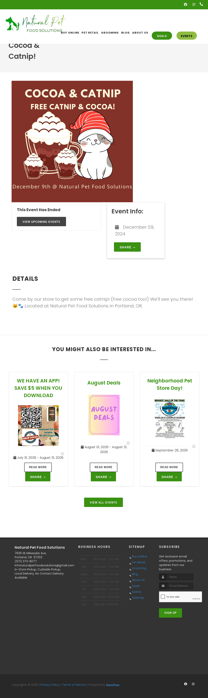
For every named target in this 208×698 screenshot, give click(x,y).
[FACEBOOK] (185, 4)
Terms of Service (74, 685)
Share (126, 247)
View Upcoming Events (41, 221)
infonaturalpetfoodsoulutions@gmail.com (44, 565)
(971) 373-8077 (26, 561)
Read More (38, 467)
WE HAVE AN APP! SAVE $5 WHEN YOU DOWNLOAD (38, 388)
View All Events (103, 502)
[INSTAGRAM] (194, 4)
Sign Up (170, 612)
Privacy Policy (50, 685)
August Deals (103, 382)
